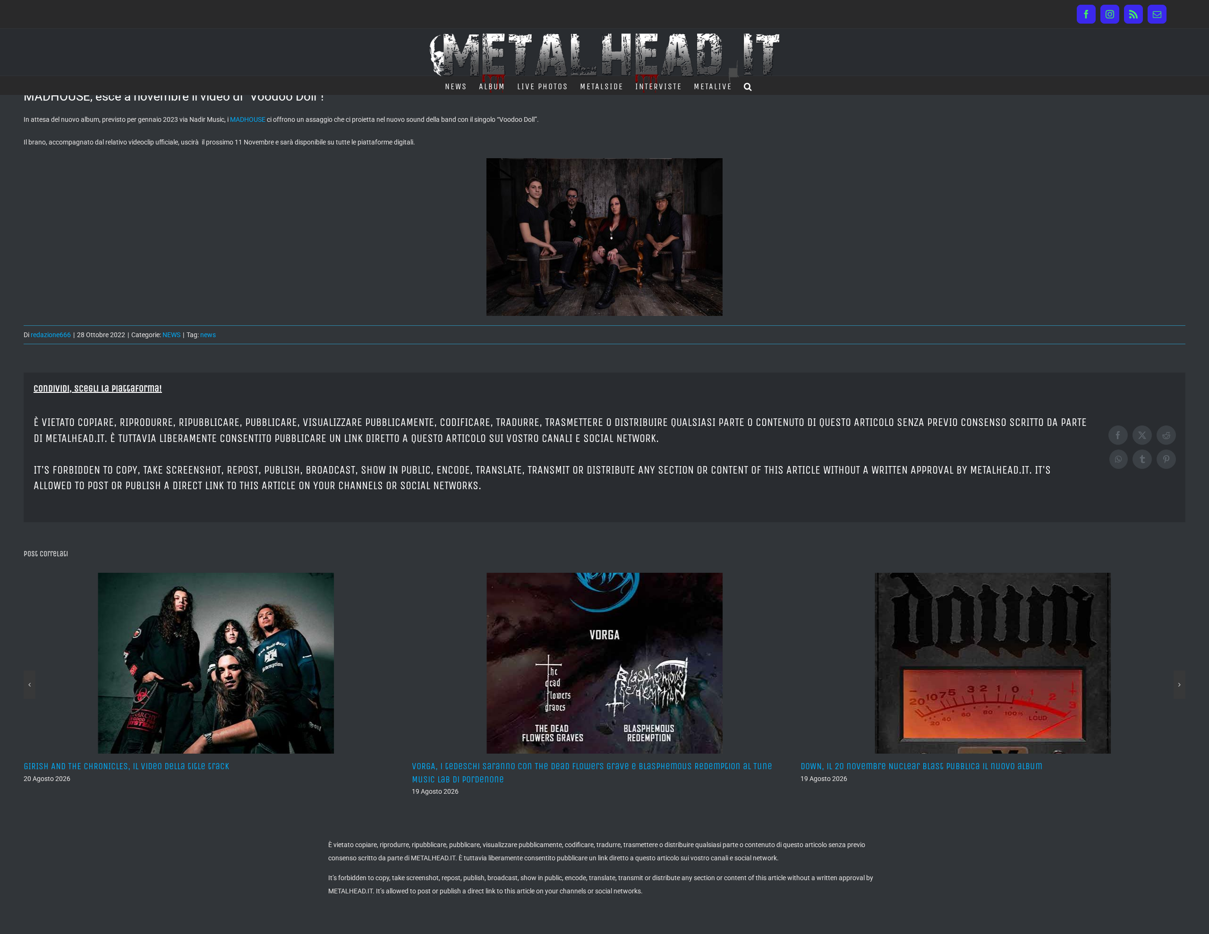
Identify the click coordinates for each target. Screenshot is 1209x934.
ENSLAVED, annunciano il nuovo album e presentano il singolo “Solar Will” (951, 766)
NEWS (171, 335)
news (208, 335)
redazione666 (51, 335)
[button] (748, 85)
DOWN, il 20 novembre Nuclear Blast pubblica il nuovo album (537, 766)
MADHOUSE (247, 119)
